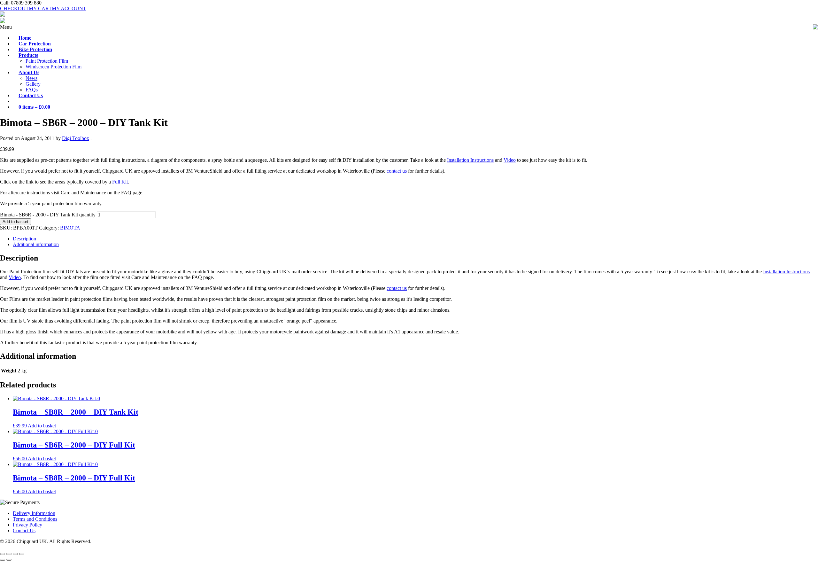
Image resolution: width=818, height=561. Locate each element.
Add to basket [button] (42, 425)
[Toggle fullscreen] (9, 554)
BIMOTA (70, 227)
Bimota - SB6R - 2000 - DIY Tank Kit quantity (48, 214)
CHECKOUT (14, 8)
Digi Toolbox (75, 138)
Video (510, 160)
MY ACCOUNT (69, 8)
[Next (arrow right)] (9, 560)
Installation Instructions (470, 160)
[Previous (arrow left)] (2, 560)
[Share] (15, 554)
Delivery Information (34, 513)
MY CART (40, 8)
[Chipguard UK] (2, 15)
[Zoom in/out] (2, 554)
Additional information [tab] (36, 244)
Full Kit (120, 181)
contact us (397, 171)
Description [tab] (24, 238)
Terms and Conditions (35, 519)
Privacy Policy (27, 524)
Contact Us (24, 530)
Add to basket (15, 221)
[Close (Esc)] (21, 554)
